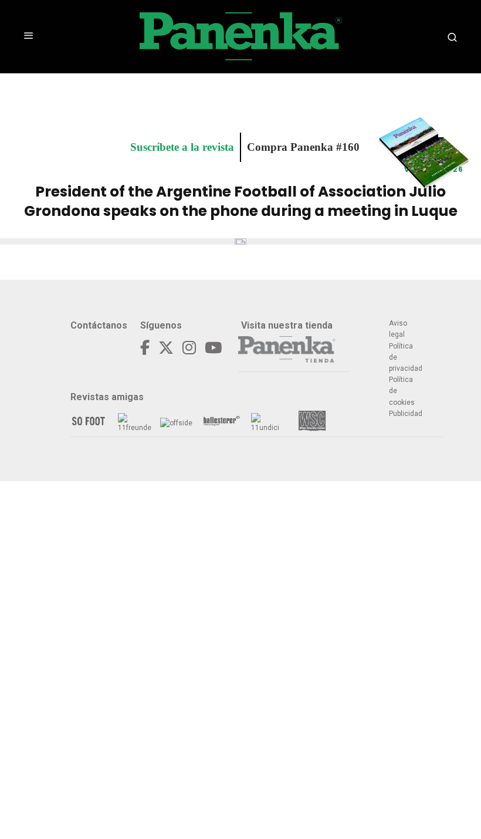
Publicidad (405, 414)
